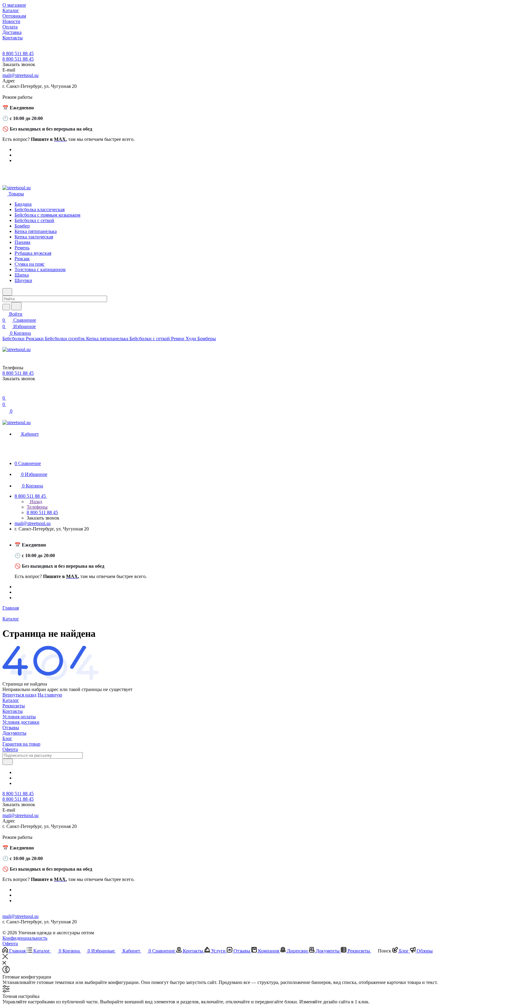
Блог (7, 738)
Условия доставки (20, 722)
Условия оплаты (19, 716)
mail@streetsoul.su (20, 75)
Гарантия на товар (21, 743)
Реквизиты (13, 705)
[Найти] (16, 306)
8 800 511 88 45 (18, 53)
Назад (35, 501)
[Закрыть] (5, 957)
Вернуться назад (19, 694)
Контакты (12, 711)
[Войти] (5, 391)
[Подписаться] (7, 762)
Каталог (10, 700)
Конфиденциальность (24, 938)
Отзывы (10, 727)
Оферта (10, 749)
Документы (14, 733)
